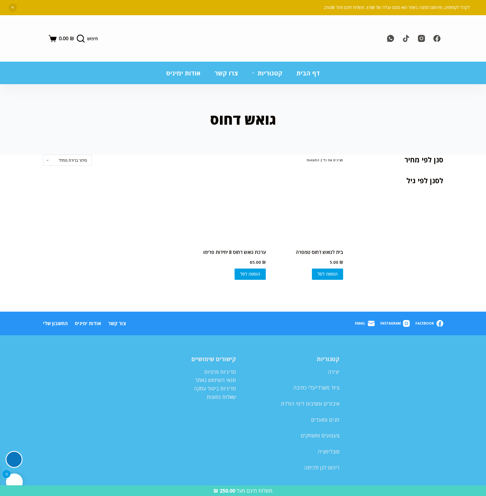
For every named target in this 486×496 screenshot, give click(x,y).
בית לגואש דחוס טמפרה (319, 252)
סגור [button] (12, 7)
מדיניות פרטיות (220, 371)
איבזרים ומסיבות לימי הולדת (310, 403)
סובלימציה (328, 451)
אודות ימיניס (183, 73)
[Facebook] (436, 38)
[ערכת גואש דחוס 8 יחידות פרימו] (231, 207)
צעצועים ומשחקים (320, 435)
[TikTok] (406, 38)
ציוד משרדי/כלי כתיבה (316, 387)
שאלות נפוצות (221, 397)
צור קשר (117, 323)
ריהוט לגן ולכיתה (321, 467)
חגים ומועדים (325, 419)
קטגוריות (270, 73)
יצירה (333, 371)
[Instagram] (421, 38)
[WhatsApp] (390, 38)
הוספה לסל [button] (328, 274)
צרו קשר (226, 73)
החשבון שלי (55, 323)
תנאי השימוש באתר (215, 380)
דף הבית (308, 73)
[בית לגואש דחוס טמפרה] (308, 207)
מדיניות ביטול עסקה (215, 388)
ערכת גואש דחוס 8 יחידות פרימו (234, 252)
